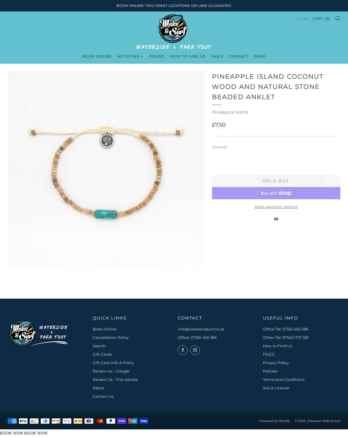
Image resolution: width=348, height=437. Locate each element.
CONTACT (238, 56)
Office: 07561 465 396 (197, 337)
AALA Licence (276, 388)
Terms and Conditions (283, 379)
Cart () (321, 18)
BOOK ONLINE (97, 56)
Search (99, 345)
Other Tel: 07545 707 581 (286, 337)
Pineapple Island (230, 112)
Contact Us (103, 396)
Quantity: (219, 147)
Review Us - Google (111, 371)
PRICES (156, 56)
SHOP (260, 56)
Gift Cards (102, 354)
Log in (301, 19)
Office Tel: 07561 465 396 (285, 329)
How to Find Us (277, 345)
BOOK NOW (11, 433)
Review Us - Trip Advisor (115, 379)
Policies (270, 371)
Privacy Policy (276, 362)
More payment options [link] (276, 206)
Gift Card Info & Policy (113, 362)
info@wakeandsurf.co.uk (201, 329)
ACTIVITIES (128, 56)
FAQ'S (268, 354)
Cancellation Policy (111, 337)
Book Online (104, 329)
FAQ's (217, 56)
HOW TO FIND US (188, 56)
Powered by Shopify (274, 421)
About (98, 388)
